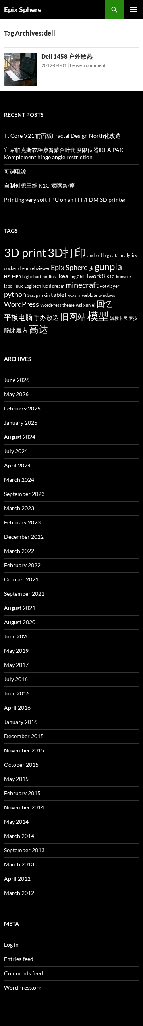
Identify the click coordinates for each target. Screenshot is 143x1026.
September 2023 (24, 493)
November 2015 (24, 750)
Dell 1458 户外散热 (67, 56)
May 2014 (16, 821)
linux (18, 286)
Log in (11, 944)
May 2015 (16, 778)
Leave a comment (88, 65)
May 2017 (16, 664)
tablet (59, 294)
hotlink (49, 276)
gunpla (108, 266)
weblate (89, 295)
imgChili (78, 276)
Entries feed (18, 959)
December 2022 (24, 536)
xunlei (89, 305)
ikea (62, 275)
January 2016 (20, 721)
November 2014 (24, 807)
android (94, 255)
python (15, 294)
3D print (25, 252)
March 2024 (19, 479)
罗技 (133, 318)
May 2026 (16, 394)
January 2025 (20, 422)
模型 (98, 316)
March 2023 (19, 508)
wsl (79, 305)
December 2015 (24, 736)
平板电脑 (18, 317)
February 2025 (22, 408)
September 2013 (24, 850)
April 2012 (17, 878)
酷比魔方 (16, 330)
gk (91, 268)
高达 (38, 328)
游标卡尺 (119, 318)
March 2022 (19, 550)
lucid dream (53, 286)
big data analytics (120, 255)
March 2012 (19, 892)
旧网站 (73, 317)
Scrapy (34, 295)
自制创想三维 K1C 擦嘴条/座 (39, 185)
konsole (123, 276)
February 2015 (22, 793)
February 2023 (22, 522)
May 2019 (16, 650)
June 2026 (16, 379)
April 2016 (17, 707)
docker (10, 268)
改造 (53, 317)
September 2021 (24, 593)
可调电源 (15, 171)
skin (46, 295)
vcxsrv (74, 295)
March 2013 (19, 864)
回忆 (104, 303)
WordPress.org (22, 987)
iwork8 (96, 275)
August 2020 (19, 622)
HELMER (12, 276)
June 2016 (16, 693)
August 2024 (19, 436)
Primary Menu (133, 9)
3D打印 (67, 252)
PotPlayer (109, 286)
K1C (110, 276)
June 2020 (16, 636)
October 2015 (21, 764)
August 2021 (19, 607)
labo (8, 286)
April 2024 (17, 465)
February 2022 (22, 565)
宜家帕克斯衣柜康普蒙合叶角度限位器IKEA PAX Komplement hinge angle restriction (63, 153)
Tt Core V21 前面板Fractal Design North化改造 (62, 135)
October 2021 (21, 579)
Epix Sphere (23, 9)
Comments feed (23, 973)
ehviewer (41, 268)
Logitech (32, 286)
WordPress (21, 304)
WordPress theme (57, 305)
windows (107, 295)
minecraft (82, 284)
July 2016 (16, 679)
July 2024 (16, 451)
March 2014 (19, 835)
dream (24, 268)
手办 (40, 317)
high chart (31, 276)
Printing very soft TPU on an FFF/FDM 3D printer (65, 199)
